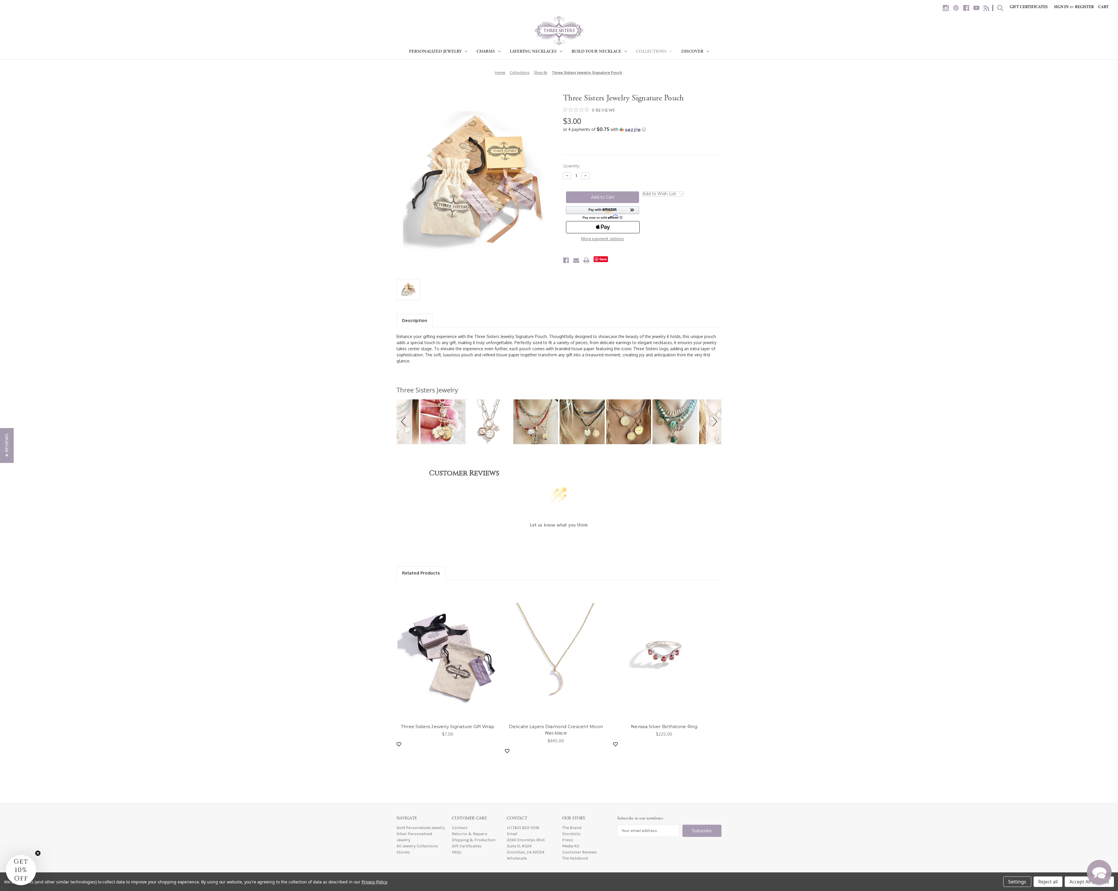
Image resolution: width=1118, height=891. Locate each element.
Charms (486, 51)
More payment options (602, 238)
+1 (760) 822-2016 (523, 827)
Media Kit (570, 846)
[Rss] (986, 8)
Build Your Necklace (596, 51)
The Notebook (575, 858)
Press (567, 839)
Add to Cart (448, 653)
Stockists (571, 833)
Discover (692, 51)
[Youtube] (976, 8)
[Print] (586, 260)
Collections (651, 51)
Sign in (1061, 7)
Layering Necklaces (533, 51)
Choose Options (555, 653)
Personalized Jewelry (435, 51)
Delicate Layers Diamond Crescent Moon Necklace (556, 730)
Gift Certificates (1029, 7)
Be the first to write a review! (559, 540)
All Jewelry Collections (417, 846)
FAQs (456, 852)
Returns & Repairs (469, 833)
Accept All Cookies (1089, 881)
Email (512, 833)
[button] (642, 129)
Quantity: (571, 165)
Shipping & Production (474, 839)
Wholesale (517, 858)
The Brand (571, 827)
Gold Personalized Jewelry (421, 827)
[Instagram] (946, 8)
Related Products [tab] (421, 573)
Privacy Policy (374, 882)
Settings (1017, 881)
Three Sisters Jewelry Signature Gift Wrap (447, 726)
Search (1000, 8)
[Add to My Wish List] (399, 744)
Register (1084, 7)
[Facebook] (966, 8)
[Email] (576, 260)
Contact (460, 827)
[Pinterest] (956, 8)
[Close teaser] (38, 853)
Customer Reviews (579, 852)
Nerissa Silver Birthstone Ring (664, 726)
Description (414, 320)
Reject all (1048, 881)
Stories (403, 852)
